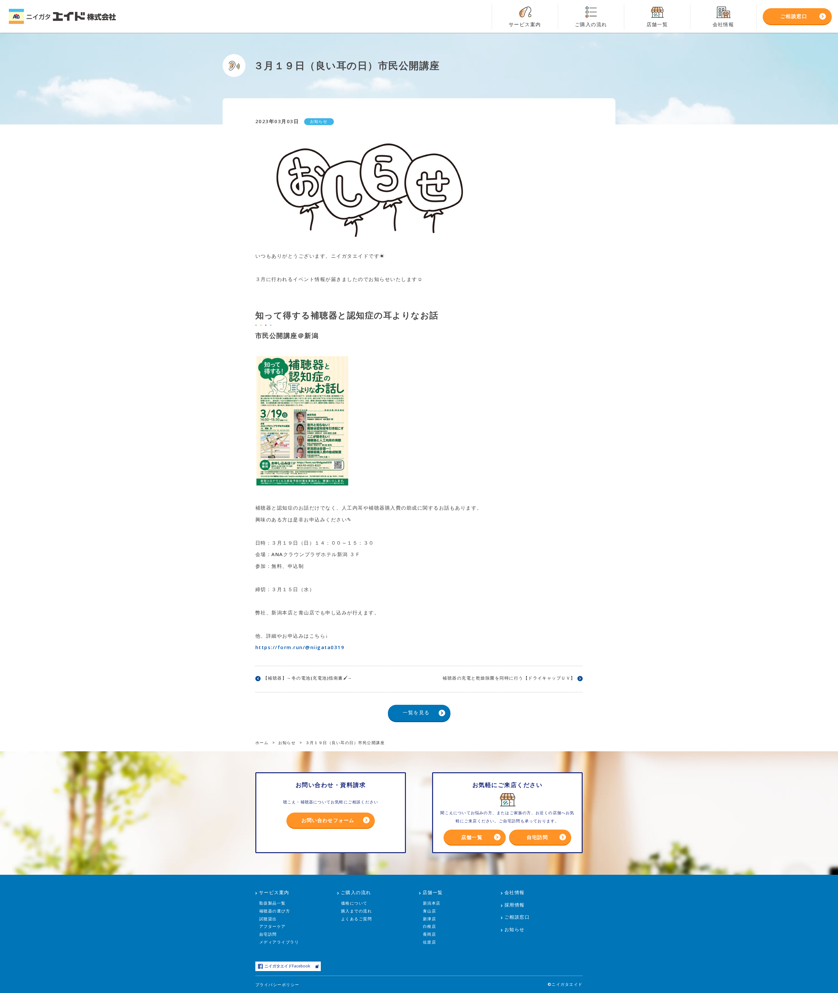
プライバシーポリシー (277, 984)
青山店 (429, 911)
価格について (354, 903)
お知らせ (514, 929)
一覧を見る (416, 712)
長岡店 (429, 934)
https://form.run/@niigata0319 (299, 647)
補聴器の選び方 (274, 911)
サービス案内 (274, 892)
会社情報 (514, 892)
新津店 (429, 919)
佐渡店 (429, 942)
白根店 (429, 926)
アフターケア (272, 926)
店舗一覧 (472, 837)
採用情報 (514, 905)
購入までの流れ (356, 911)
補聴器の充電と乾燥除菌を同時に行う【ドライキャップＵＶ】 (509, 678)
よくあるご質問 (356, 919)
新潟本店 (432, 903)
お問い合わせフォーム (328, 820)
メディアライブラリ (279, 942)
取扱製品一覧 (272, 903)
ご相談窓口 (517, 917)
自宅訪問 (537, 837)
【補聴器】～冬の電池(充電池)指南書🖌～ (308, 678)
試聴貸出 (268, 919)
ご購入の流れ (356, 892)
